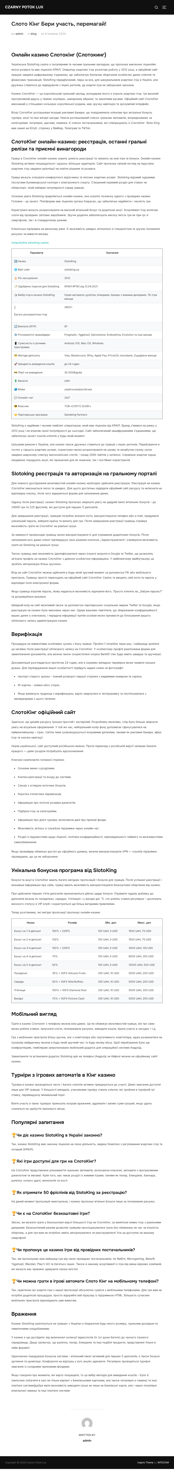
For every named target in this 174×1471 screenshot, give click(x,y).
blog (34, 33)
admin (19, 33)
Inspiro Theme (145, 1462)
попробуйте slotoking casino (30, 242)
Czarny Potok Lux (24, 7)
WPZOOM (163, 1462)
